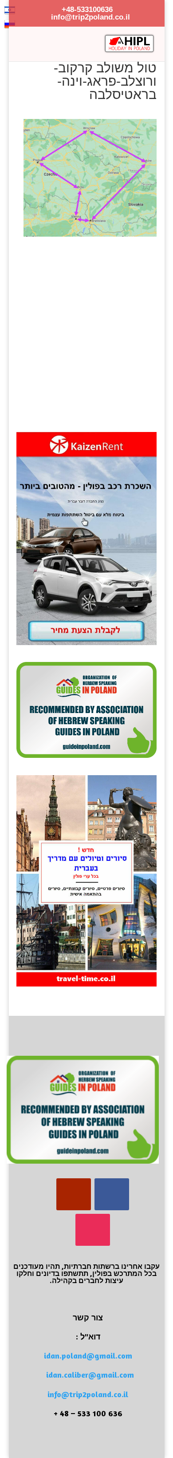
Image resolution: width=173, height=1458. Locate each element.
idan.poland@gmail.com (88, 1355)
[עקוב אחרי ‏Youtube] (73, 1194)
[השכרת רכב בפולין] (86, 642)
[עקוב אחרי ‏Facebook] (111, 1194)
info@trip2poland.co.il (87, 1394)
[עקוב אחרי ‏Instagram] (92, 1230)
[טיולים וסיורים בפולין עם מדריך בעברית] (86, 984)
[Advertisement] (86, 323)
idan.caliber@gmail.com (90, 1374)
